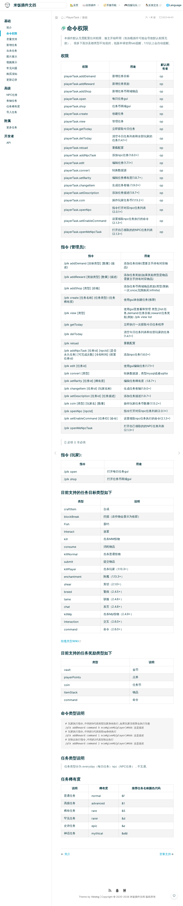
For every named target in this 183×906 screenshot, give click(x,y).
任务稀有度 (13, 106)
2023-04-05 (168, 17)
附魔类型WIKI (71, 641)
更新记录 (11, 79)
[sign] (124, 890)
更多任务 (11, 127)
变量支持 (11, 39)
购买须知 (11, 73)
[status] (110, 890)
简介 (9, 27)
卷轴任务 (11, 100)
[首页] (62, 17)
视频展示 (11, 62)
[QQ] (117, 890)
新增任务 (11, 45)
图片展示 (11, 56)
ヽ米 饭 (152, 17)
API (8, 142)
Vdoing (95, 896)
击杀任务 (11, 50)
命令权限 (11, 33)
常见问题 (11, 68)
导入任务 (11, 112)
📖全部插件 (89, 5)
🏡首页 (74, 5)
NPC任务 (12, 94)
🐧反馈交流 (153, 5)
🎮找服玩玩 (132, 5)
